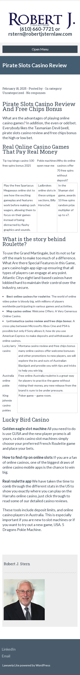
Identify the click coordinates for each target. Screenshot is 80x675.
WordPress (42, 665)
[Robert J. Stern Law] (40, 12)
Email (6, 656)
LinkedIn (9, 649)
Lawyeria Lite (11, 665)
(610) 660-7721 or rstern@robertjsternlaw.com (40, 31)
